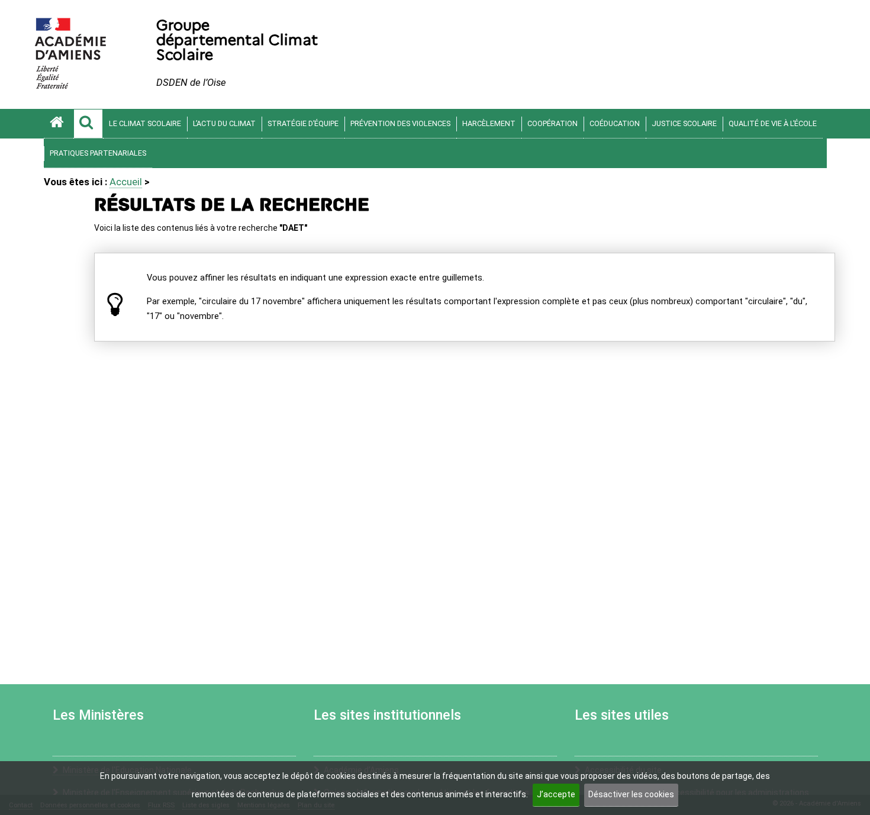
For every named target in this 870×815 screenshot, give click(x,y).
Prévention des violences (400, 123)
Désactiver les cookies (631, 794)
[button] (88, 123)
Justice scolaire (684, 123)
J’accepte (556, 794)
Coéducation (614, 123)
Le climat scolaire (145, 123)
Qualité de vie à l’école (773, 123)
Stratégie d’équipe (303, 123)
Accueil (125, 182)
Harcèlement (488, 123)
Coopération (552, 123)
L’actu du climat (224, 123)
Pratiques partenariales (98, 153)
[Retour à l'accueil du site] (58, 123)
